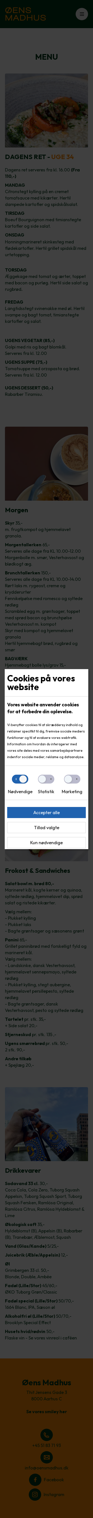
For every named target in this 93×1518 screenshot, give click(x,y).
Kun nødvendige (46, 842)
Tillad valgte (46, 827)
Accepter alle (46, 812)
